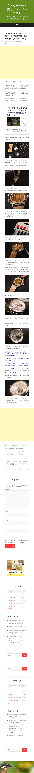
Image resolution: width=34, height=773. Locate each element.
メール (7, 520)
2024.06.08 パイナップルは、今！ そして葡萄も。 (17, 469)
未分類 (14, 445)
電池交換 (20, 454)
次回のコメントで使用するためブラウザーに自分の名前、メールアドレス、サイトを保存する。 (17, 541)
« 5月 (8, 608)
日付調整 (7, 454)
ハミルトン (14, 451)
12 (14, 600)
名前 (6, 511)
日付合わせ (21, 451)
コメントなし (9, 43)
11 (11, 600)
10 (9, 600)
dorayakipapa (9, 41)
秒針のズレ (14, 454)
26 (14, 606)
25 (11, 606)
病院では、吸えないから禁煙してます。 (18, 626)
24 (9, 606)
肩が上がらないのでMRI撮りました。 (17, 640)
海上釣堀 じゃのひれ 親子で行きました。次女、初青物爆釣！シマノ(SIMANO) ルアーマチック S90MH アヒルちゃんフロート (17, 463)
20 (17, 603)
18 (11, 603)
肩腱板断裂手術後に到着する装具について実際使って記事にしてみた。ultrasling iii (18, 622)
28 (19, 606)
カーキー (7, 451)
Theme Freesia (16, 769)
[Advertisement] (17, 62)
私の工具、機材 (21, 445)
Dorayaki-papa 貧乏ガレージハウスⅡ (17, 9)
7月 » (11, 608)
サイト (6, 528)
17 (9, 603)
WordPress (17, 771)
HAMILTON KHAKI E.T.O (16, 448)
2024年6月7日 (19, 41)
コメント (7, 489)
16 (24, 600)
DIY (6, 448)
